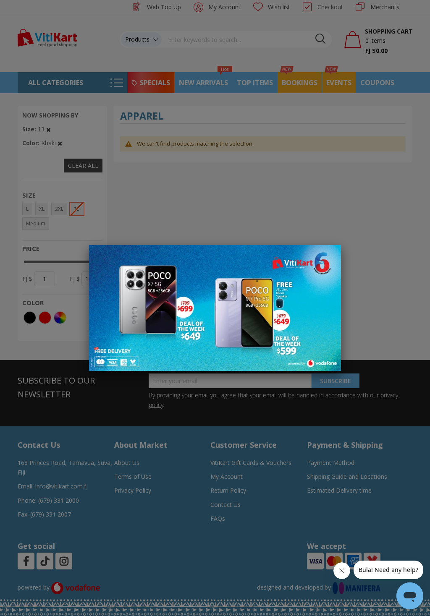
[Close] (329, 256)
